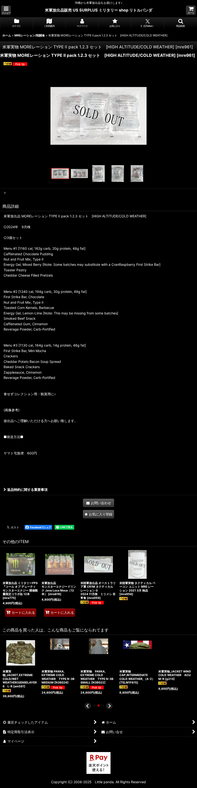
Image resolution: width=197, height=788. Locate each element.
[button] (6, 10)
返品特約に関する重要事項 (27, 489)
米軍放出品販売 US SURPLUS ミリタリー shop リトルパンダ (98, 10)
